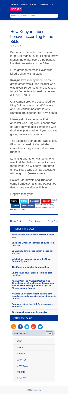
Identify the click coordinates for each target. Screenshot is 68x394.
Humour (44, 205)
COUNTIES (22, 360)
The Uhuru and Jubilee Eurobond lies (30, 267)
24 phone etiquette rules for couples (29, 312)
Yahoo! (15, 206)
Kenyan (45, 207)
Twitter (24, 201)
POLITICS (21, 354)
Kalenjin (38, 207)
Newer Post (15, 221)
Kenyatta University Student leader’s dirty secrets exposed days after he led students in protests (34, 296)
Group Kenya (34, 221)
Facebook (34, 201)
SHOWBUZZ (46, 4)
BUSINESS (21, 378)
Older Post (53, 221)
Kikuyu (51, 207)
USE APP (16, 9)
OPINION (21, 372)
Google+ (46, 201)
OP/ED (33, 4)
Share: (14, 201)
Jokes (50, 205)
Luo (11, 210)
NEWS (24, 4)
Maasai (17, 210)
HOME (14, 4)
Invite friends (28, 206)
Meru (23, 210)
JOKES (20, 347)
